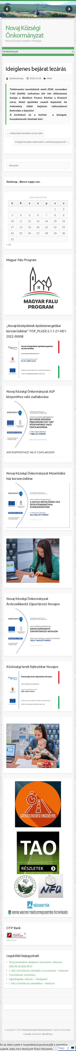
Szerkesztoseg (16, 78)
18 (20, 227)
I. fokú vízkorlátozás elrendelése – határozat (32, 983)
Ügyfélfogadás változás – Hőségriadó (28, 979)
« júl (8, 244)
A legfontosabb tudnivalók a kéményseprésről (42, 141)
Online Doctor (11, 940)
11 (21, 221)
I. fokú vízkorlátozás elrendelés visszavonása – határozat (38, 970)
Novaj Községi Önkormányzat (24, 31)
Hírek (49, 78)
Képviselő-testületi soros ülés (25, 133)
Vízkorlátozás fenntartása (22, 975)
